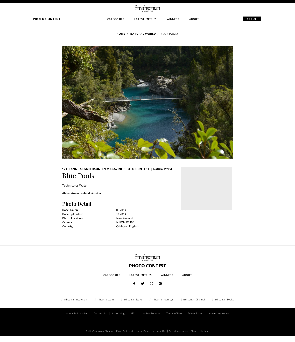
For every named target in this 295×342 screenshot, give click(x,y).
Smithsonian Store (131, 299)
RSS (132, 313)
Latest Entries (145, 19)
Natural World (143, 34)
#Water (96, 193)
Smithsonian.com (104, 299)
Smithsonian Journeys (161, 299)
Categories (115, 19)
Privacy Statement (124, 331)
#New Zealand (80, 193)
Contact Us (100, 313)
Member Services (150, 313)
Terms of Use (174, 313)
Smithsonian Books (223, 299)
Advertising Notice (218, 313)
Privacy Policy (195, 313)
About (194, 19)
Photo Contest (46, 19)
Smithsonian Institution (74, 299)
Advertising (118, 313)
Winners (173, 19)
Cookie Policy (143, 331)
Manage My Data (200, 331)
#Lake (66, 193)
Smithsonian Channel (193, 299)
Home (120, 34)
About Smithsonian (77, 313)
